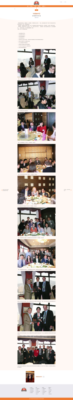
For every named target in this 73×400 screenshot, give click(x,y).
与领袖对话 (37, 388)
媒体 (49, 388)
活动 (36, 387)
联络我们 (31, 392)
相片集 (43, 387)
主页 (27, 6)
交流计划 (37, 392)
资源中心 (49, 387)
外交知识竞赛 (38, 391)
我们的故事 (32, 388)
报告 (49, 392)
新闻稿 (50, 391)
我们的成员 (32, 391)
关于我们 (31, 387)
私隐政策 (42, 398)
